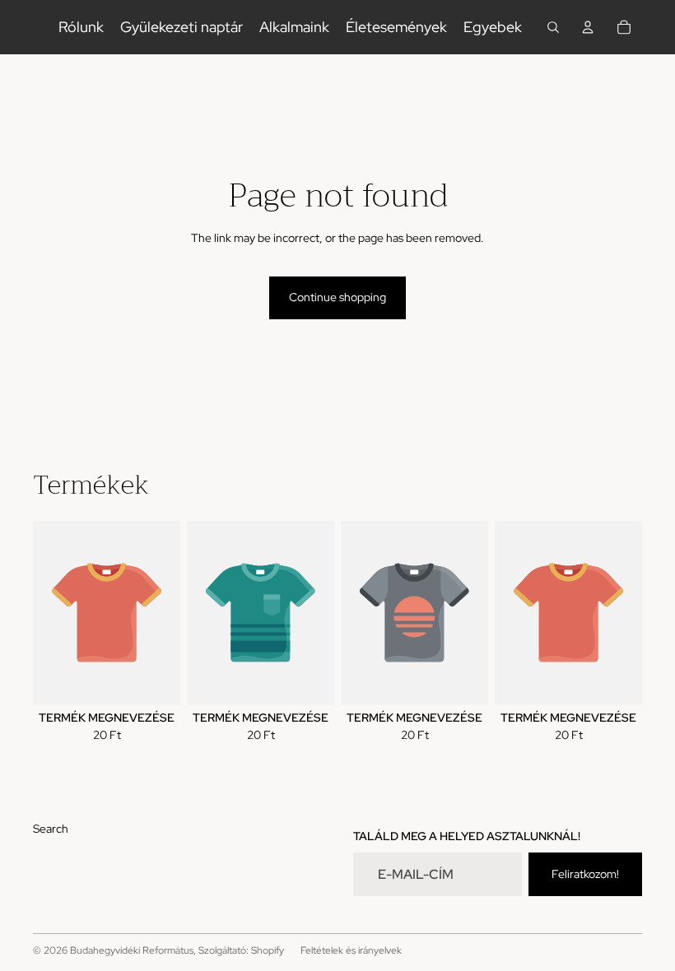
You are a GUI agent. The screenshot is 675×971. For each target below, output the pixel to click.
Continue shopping (337, 297)
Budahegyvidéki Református (131, 950)
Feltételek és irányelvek (351, 950)
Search (50, 828)
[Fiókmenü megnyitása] (588, 27)
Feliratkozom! (585, 873)
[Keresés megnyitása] (553, 27)
